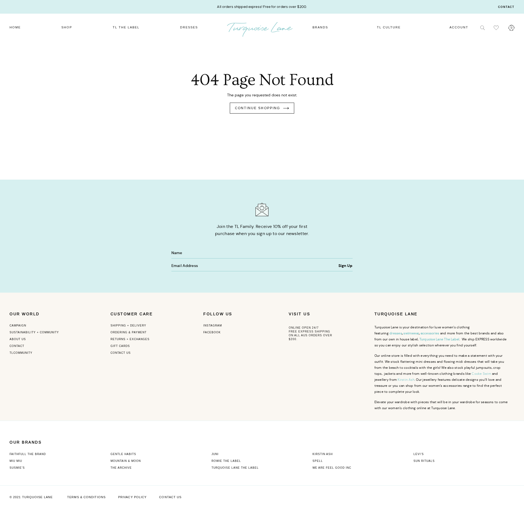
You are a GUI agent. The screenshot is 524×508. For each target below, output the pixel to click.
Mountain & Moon (126, 461)
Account (458, 27)
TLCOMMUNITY (21, 353)
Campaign (18, 325)
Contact (506, 7)
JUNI (215, 454)
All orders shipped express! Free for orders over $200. (262, 6)
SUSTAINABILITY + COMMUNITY (34, 332)
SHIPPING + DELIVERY (128, 325)
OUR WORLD (25, 314)
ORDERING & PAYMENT (129, 332)
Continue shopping (257, 108)
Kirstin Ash (406, 380)
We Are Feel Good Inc (331, 468)
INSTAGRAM (212, 325)
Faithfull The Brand (28, 454)
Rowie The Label (226, 461)
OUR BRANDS (25, 442)
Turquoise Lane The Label (235, 468)
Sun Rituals (424, 461)
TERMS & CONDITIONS (86, 497)
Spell (317, 461)
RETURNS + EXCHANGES (130, 339)
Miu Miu (16, 461)
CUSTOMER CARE (132, 314)
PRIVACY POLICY (132, 497)
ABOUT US (18, 339)
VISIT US (299, 314)
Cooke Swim (481, 374)
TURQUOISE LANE (396, 314)
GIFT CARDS (120, 346)
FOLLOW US (217, 314)
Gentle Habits (123, 454)
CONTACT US (121, 353)
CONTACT (17, 346)
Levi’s (418, 454)
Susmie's (17, 468)
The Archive (121, 468)
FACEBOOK (212, 332)
